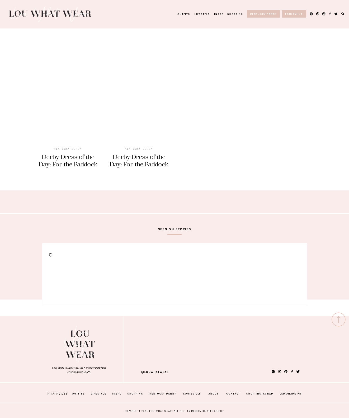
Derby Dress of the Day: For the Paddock (68, 160)
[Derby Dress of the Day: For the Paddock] (68, 95)
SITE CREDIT (215, 411)
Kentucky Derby (68, 148)
